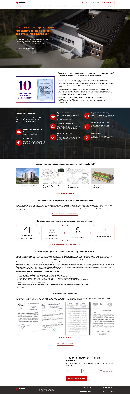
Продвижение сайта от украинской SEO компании (31, 282)
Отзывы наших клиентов (65, 293)
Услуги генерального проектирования (65, 244)
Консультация (108, 2)
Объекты (27, 6)
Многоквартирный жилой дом (27, 185)
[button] (59, 337)
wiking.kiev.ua (20, 287)
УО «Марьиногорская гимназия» (99, 186)
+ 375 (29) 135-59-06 (107, 388)
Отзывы (86, 6)
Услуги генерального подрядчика (65, 214)
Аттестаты (37, 6)
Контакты (96, 6)
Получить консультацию (25, 48)
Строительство (75, 6)
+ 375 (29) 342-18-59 (107, 391)
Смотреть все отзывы (65, 344)
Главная (18, 6)
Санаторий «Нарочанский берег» (51, 186)
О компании (48, 6)
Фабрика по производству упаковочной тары (76, 186)
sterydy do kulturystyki (61, 284)
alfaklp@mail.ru (109, 6)
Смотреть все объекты (65, 193)
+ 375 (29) (92, 2)
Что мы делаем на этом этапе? (25, 238)
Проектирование (61, 6)
